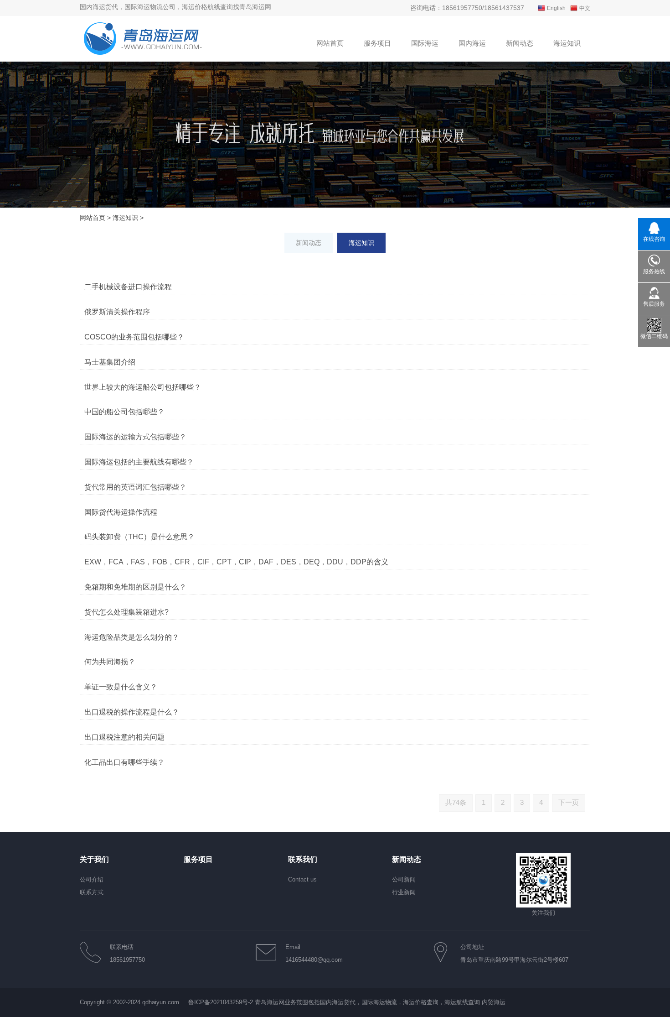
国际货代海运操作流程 (120, 512)
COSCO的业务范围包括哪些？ (134, 337)
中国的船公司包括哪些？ (124, 412)
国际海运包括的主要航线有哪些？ (139, 462)
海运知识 (125, 217)
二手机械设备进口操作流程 (128, 287)
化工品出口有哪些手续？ (124, 762)
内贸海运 (493, 1002)
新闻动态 (308, 242)
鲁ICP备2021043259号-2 (220, 1002)
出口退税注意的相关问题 (124, 737)
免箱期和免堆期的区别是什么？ (135, 587)
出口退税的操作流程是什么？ (131, 712)
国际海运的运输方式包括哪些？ (135, 437)
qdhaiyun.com (160, 1002)
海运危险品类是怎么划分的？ (131, 637)
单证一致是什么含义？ (120, 687)
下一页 (568, 802)
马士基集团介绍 (109, 362)
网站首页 (92, 217)
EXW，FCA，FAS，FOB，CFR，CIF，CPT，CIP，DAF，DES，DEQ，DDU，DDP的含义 (236, 562)
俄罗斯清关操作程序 (117, 312)
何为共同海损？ (109, 662)
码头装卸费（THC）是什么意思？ (139, 537)
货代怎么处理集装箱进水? (126, 612)
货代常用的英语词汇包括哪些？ (135, 487)
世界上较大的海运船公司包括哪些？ (142, 387)
